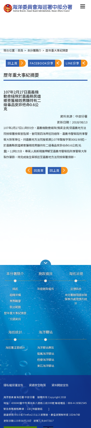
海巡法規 (76, 273)
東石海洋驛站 (45, 366)
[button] (82, 7)
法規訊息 (75, 289)
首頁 (20, 50)
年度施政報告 (45, 289)
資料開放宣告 (60, 385)
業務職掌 (15, 301)
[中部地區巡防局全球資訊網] (38, 8)
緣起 (15, 289)
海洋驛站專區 (45, 347)
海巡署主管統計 (15, 347)
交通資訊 (15, 319)
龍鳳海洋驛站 (45, 353)
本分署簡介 (34, 50)
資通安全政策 (37, 385)
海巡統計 (15, 331)
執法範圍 (15, 307)
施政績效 (45, 273)
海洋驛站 (45, 331)
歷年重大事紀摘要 (57, 50)
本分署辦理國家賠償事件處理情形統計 (76, 299)
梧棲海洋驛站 (45, 360)
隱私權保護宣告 (13, 385)
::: (0, 52)
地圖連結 (37, 409)
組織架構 (15, 295)
